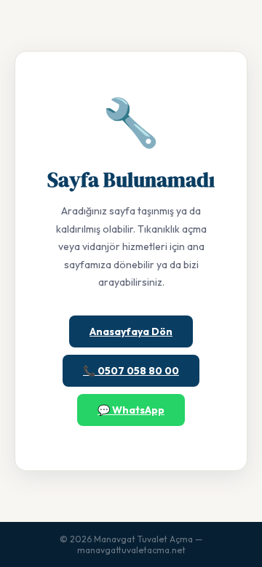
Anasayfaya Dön (131, 331)
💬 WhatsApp (131, 410)
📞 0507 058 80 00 (131, 370)
